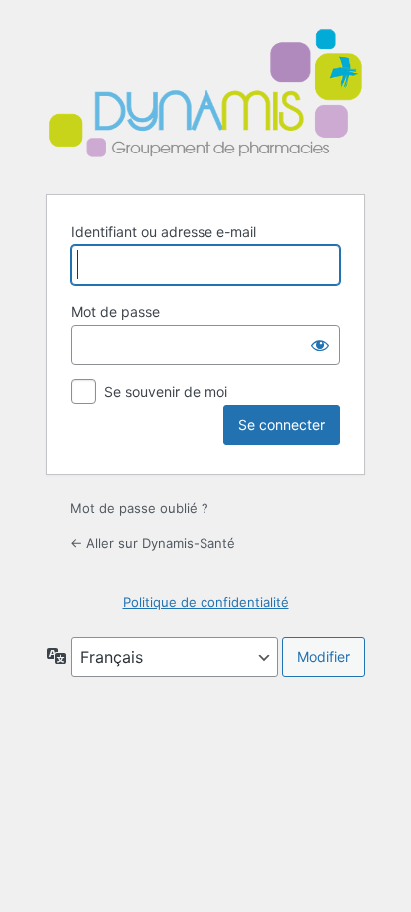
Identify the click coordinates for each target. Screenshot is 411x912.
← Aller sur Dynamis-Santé (152, 543)
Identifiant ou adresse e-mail (163, 231)
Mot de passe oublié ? (139, 508)
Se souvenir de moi (165, 391)
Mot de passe (115, 311)
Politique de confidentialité (206, 602)
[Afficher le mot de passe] (320, 345)
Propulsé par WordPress (205, 95)
